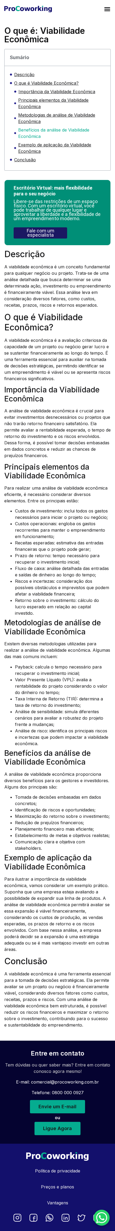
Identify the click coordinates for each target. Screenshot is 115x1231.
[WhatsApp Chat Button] (102, 1218)
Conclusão (25, 159)
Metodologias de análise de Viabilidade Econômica (56, 118)
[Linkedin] (65, 1217)
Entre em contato (57, 1053)
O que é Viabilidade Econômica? (46, 83)
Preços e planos (57, 1186)
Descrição (24, 74)
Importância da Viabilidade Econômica (56, 91)
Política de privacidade (57, 1170)
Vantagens (57, 1202)
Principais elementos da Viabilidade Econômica (53, 103)
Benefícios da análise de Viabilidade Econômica (53, 133)
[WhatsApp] (49, 1217)
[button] (107, 9)
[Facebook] (33, 1217)
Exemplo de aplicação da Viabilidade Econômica (54, 148)
